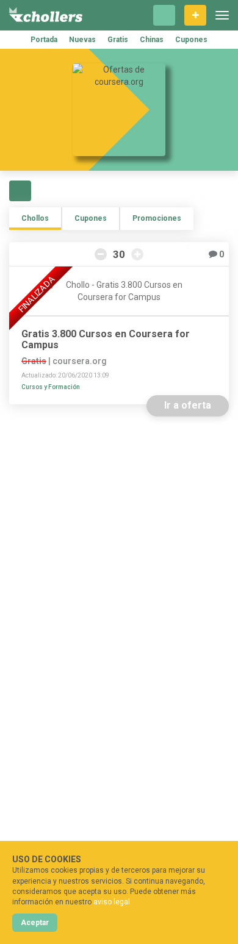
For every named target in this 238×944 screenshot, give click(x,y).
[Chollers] (45, 15)
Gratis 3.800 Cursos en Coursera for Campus (105, 340)
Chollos (35, 218)
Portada (44, 39)
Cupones (191, 39)
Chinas (152, 39)
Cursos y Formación (50, 387)
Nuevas (82, 39)
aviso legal (111, 902)
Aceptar (35, 922)
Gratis (117, 39)
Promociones (156, 218)
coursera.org (79, 361)
